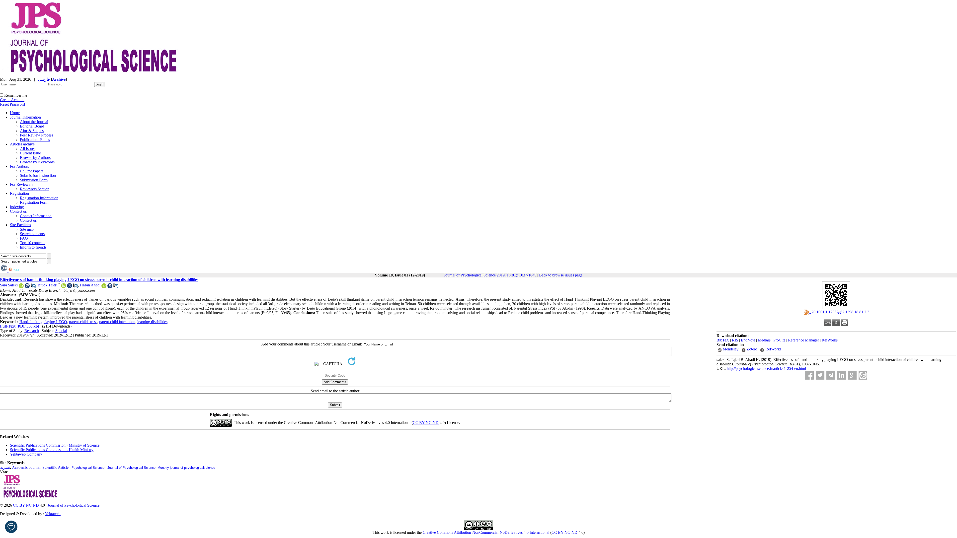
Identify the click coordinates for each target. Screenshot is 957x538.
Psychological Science (88, 468)
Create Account (12, 100)
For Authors (19, 166)
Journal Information (25, 117)
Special (61, 331)
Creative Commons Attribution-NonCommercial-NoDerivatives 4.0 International (486, 532)
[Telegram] (830, 375)
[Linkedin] (841, 375)
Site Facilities (20, 225)
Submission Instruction (38, 175)
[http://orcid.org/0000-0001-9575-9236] (63, 287)
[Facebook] (809, 375)
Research (31, 331)
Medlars (764, 340)
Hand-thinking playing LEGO (43, 322)
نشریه (5, 467)
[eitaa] (863, 375)
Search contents (32, 234)
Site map (27, 229)
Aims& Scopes (32, 131)
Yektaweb (53, 514)
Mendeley (730, 349)
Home (15, 113)
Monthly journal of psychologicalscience (186, 468)
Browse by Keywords (37, 162)
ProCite (779, 340)
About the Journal (34, 122)
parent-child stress (83, 322)
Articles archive (22, 144)
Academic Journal (26, 467)
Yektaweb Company (26, 454)
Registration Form (34, 202)
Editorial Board (32, 126)
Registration (19, 193)
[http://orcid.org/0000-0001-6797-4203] (103, 287)
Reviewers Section (34, 189)
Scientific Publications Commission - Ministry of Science (54, 445)
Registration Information (39, 198)
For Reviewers (21, 184)
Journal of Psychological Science (131, 468)
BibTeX (723, 340)
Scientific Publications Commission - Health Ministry (51, 450)
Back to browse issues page (560, 275)
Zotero (752, 349)
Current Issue (30, 153)
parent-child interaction (117, 322)
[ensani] (4, 271)
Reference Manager (803, 340)
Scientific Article (55, 467)
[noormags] (18, 271)
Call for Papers (31, 171)
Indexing (17, 207)
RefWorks (830, 340)
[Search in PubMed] (33, 287)
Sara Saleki (9, 285)
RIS (735, 340)
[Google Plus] (852, 375)
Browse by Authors (35, 157)
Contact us (18, 211)
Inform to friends (33, 247)
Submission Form (34, 180)
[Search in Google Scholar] (27, 287)
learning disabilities (152, 322)
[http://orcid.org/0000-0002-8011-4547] (21, 287)
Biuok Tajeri (47, 285)
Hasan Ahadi (90, 285)
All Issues (27, 148)
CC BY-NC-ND (564, 532)
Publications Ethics (35, 139)
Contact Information (36, 216)
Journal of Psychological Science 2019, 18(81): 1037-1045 (490, 275)
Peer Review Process (36, 135)
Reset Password (12, 104)
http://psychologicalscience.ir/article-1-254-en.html (766, 368)
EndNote (748, 340)
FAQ (24, 238)
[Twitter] (820, 375)
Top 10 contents (32, 243)
